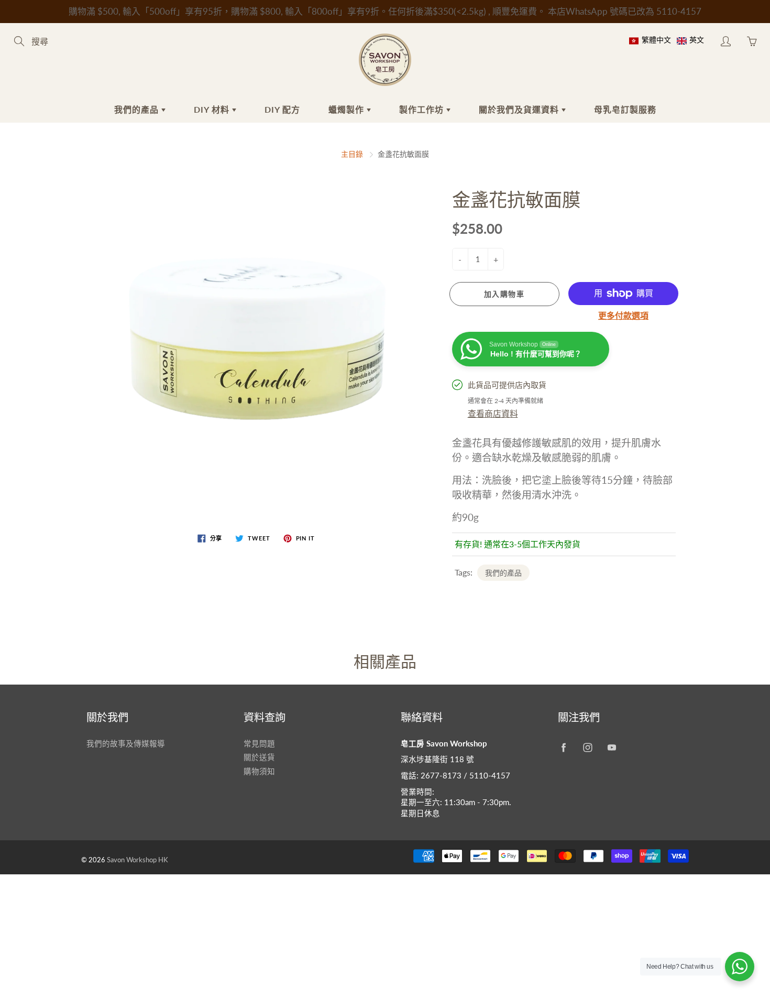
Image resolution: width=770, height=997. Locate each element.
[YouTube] (611, 748)
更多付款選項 (623, 315)
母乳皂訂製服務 (625, 109)
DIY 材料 (213, 109)
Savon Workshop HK (137, 859)
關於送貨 (259, 757)
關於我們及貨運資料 (520, 109)
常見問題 (259, 743)
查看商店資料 (493, 413)
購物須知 (259, 771)
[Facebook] (563, 748)
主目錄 (352, 153)
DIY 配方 (282, 109)
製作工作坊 (422, 109)
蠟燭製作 (347, 109)
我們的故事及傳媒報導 (125, 743)
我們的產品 (137, 109)
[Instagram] (587, 748)
